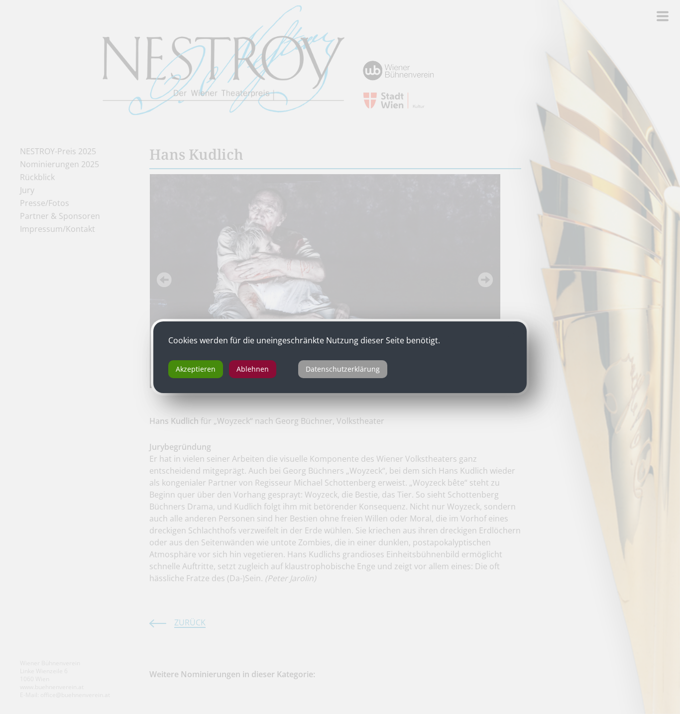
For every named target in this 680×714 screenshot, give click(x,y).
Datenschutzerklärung (343, 369)
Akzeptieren (196, 369)
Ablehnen (252, 369)
